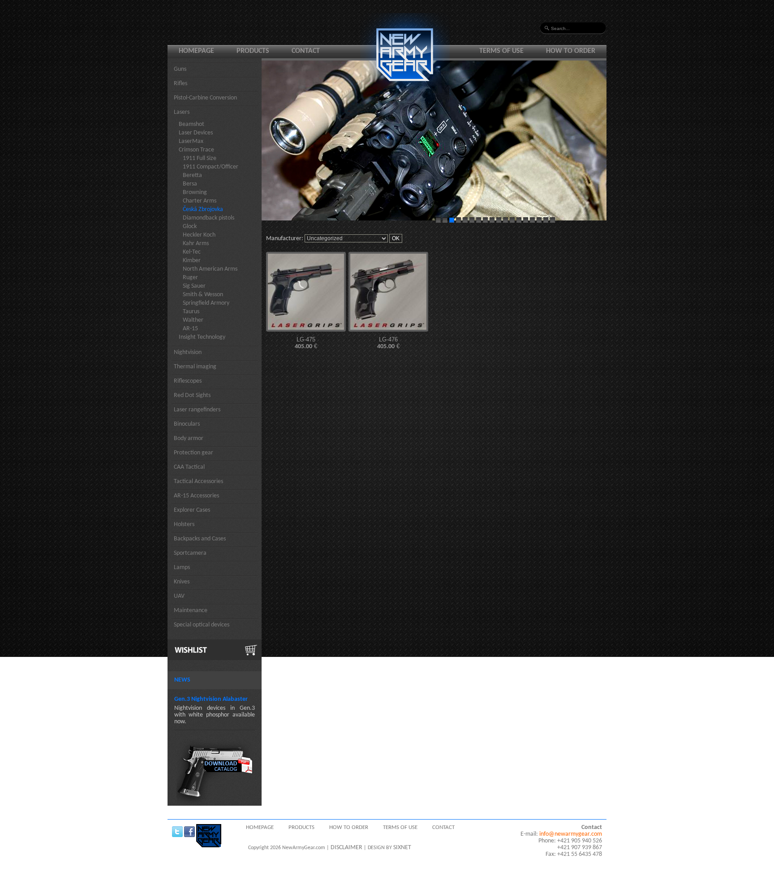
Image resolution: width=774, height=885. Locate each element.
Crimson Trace (196, 150)
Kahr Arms (196, 243)
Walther (193, 320)
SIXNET (402, 847)
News (182, 680)
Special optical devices (201, 625)
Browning (195, 192)
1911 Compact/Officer (210, 167)
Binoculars (187, 424)
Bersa (190, 184)
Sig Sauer (194, 286)
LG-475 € (306, 343)
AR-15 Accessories (196, 495)
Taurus (191, 311)
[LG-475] (306, 292)
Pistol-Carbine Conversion (205, 98)
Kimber (192, 260)
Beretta (192, 175)
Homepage (196, 51)
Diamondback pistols (208, 218)
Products (252, 51)
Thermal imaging (195, 366)
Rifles (180, 83)
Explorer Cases (192, 510)
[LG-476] (388, 292)
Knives (181, 581)
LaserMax (191, 141)
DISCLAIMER (346, 847)
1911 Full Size (199, 158)
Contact (306, 51)
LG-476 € (388, 343)
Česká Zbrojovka (203, 209)
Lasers (181, 112)
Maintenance (190, 610)
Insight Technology (202, 337)
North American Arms (210, 269)
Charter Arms (199, 201)
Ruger (190, 277)
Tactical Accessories (198, 481)
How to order (570, 51)
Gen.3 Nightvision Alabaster (211, 699)
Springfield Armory (206, 303)
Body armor (188, 438)
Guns (180, 69)
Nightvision (188, 352)
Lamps (182, 567)
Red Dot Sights (192, 395)
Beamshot (191, 124)
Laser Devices (196, 133)
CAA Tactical (189, 467)
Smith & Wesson (203, 294)
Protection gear (193, 452)
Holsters (184, 524)
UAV (179, 596)
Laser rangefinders (197, 409)
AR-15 (190, 328)
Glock (190, 226)
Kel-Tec (192, 252)
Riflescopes (188, 381)
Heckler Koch (199, 235)
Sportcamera (190, 553)
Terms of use (501, 51)
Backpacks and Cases (200, 538)
